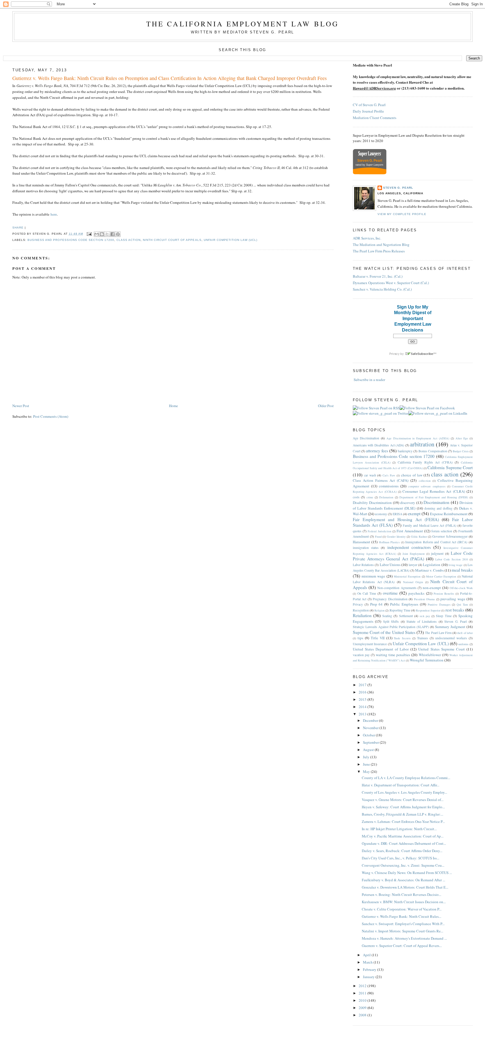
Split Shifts (391, 621)
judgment (437, 553)
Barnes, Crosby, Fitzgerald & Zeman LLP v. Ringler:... (402, 814)
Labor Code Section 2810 (451, 559)
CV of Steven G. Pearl (369, 104)
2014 (363, 706)
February (370, 969)
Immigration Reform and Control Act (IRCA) (436, 542)
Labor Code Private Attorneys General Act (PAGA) (413, 556)
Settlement (406, 616)
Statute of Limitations (421, 621)
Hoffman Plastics (389, 542)
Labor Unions (390, 564)
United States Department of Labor (381, 649)
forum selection (441, 531)
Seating (387, 616)
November (371, 727)
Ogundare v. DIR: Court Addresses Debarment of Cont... (404, 843)
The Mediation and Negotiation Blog (381, 244)
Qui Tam (462, 604)
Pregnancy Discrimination (390, 599)
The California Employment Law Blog (242, 23)
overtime (390, 593)
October (369, 735)
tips (360, 637)
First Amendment (410, 530)
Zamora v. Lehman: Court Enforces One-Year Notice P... (403, 821)
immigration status (366, 548)
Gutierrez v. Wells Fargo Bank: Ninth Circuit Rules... (401, 916)
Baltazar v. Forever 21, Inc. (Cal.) (377, 276)
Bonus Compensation (432, 451)
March (368, 962)
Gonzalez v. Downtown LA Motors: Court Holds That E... (405, 887)
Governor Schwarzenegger (450, 536)
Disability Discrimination (372, 502)
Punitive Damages (439, 604)
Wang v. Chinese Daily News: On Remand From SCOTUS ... (407, 872)
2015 (363, 699)
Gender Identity (396, 536)
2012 (363, 985)
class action (128, 239)
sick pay (425, 616)
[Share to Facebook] (112, 234)
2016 (363, 692)
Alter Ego (462, 438)
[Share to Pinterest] (118, 234)
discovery (407, 502)
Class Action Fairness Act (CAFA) (380, 480)
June (367, 764)
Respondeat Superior (428, 610)
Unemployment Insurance (370, 644)
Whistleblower (430, 654)
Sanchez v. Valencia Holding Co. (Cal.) (382, 289)
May (367, 771)
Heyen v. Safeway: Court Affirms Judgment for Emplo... (403, 806)
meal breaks (462, 570)
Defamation (386, 497)
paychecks (416, 593)
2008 (363, 1014)
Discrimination (436, 502)
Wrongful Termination (426, 660)
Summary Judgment (450, 626)
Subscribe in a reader (369, 379)
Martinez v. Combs (429, 570)
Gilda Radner (419, 536)
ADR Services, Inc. (367, 238)
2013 (363, 713)
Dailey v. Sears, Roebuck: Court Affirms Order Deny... (402, 850)
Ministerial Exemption (407, 576)
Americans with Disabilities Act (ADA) (378, 445)
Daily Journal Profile (368, 111)
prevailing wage (452, 598)
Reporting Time (400, 610)
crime (370, 497)
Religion (379, 610)
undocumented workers (451, 638)
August (369, 749)
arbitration (422, 444)
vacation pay (361, 655)
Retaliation (362, 615)
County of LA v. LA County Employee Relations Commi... (406, 777)
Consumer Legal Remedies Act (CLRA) (433, 491)
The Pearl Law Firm (438, 633)
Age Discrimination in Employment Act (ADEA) (417, 438)
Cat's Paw (389, 475)
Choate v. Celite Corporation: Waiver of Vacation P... (401, 909)
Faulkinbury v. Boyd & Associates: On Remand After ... (403, 879)
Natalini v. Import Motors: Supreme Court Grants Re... (402, 931)
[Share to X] (107, 234)
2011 (363, 993)
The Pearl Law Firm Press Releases (379, 251)
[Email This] (96, 234)
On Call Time (366, 593)
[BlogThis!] (102, 234)
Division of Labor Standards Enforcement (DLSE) (413, 505)
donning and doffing (438, 508)
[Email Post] (89, 233)
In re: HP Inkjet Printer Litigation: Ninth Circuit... (399, 828)
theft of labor (464, 633)
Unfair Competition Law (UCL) (230, 239)
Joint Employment (413, 554)
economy (381, 514)
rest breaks (454, 610)
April (367, 954)
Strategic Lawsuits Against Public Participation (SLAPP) (391, 627)
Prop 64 (376, 604)
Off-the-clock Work (461, 588)
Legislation (431, 564)
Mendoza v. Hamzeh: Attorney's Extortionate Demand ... (404, 938)
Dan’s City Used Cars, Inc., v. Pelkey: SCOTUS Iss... (400, 858)
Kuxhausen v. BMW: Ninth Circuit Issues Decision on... (404, 901)
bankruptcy (405, 451)
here (54, 214)
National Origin (413, 582)
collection (425, 481)
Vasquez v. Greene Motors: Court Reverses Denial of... (402, 799)
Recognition (361, 610)
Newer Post (20, 405)
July (366, 756)
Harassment (361, 541)
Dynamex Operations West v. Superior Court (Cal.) (391, 282)
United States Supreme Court (441, 649)
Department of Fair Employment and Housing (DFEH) (433, 497)
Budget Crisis (461, 451)
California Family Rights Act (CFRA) (425, 462)
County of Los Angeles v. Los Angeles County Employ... (404, 792)
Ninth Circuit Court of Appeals (172, 239)
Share (18, 227)
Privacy (358, 604)
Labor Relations (363, 565)
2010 (363, 1000)
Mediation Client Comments (374, 117)
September (371, 742)
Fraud (378, 536)
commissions (389, 486)
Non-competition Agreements (396, 588)
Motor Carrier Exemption (441, 576)
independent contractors (409, 547)
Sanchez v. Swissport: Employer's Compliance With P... (403, 923)
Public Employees (404, 604)
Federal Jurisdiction (379, 531)
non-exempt (432, 587)
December (371, 720)
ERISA (397, 514)
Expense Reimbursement (449, 513)
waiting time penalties (393, 654)
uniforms (463, 644)
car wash (370, 475)
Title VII (378, 637)
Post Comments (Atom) (50, 416)
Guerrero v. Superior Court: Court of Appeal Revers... (402, 945)
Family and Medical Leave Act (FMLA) (429, 525)
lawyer (413, 565)
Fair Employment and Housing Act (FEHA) (396, 519)
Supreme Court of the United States (384, 632)
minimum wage (373, 576)
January (369, 976)
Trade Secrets (402, 638)
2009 (363, 1007)
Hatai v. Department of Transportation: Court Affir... (400, 785)
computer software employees (426, 486)
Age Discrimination (366, 438)
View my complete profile (402, 214)
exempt (414, 513)
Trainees (422, 638)
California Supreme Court (450, 467)
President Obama (424, 599)
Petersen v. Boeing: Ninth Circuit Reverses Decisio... (401, 894)
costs (356, 497)
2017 (363, 684)
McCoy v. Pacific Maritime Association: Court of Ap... (402, 836)
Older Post (326, 405)
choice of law (411, 475)
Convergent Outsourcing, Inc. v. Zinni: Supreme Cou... (403, 865)
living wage (456, 565)
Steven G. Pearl (398, 187)
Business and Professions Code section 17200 (71, 239)
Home (173, 405)
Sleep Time (443, 616)
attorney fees (377, 450)
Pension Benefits (444, 593)
